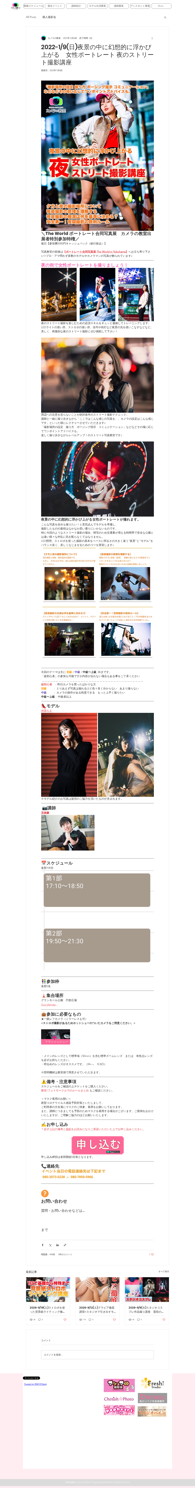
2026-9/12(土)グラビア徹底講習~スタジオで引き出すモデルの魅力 (96, 1310)
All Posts (31, 17)
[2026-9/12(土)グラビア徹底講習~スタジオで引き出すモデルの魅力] (98, 1289)
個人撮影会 (49, 17)
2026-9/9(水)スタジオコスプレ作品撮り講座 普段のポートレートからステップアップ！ (146, 1310)
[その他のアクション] (152, 38)
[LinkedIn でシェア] (57, 1245)
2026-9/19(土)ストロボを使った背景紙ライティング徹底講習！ (47, 1310)
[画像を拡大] (59, 294)
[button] (165, 17)
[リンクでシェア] (65, 1245)
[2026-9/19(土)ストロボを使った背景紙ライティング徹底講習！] (48, 1289)
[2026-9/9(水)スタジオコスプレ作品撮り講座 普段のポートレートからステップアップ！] (147, 1289)
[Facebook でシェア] (42, 1245)
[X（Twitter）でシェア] (50, 1245)
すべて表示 (163, 1271)
